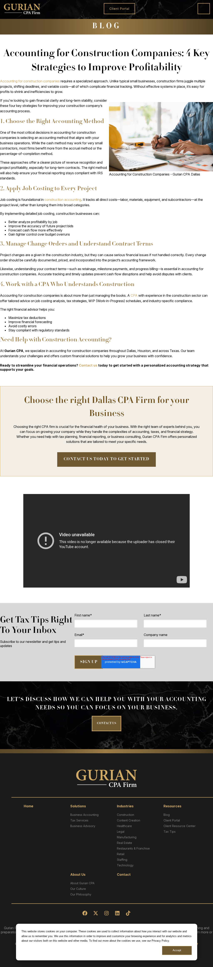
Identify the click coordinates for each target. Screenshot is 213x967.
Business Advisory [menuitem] (82, 826)
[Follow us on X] (96, 913)
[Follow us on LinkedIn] (117, 913)
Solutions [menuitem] (78, 806)
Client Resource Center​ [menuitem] (179, 826)
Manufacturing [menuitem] (126, 837)
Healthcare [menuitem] (124, 826)
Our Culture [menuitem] (78, 888)
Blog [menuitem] (166, 814)
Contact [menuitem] (124, 874)
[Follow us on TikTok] (128, 913)
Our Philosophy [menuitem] (80, 894)
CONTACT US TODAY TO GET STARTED (107, 459)
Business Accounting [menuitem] (84, 814)
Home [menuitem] (28, 806)
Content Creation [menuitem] (128, 820)
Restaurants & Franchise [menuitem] (133, 848)
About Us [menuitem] (77, 874)
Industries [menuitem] (125, 806)
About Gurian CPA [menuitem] (82, 883)
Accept (177, 950)
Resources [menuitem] (172, 806)
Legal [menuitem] (120, 831)
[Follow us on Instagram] (106, 913)
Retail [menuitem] (120, 854)
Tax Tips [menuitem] (169, 831)
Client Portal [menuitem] (171, 820)
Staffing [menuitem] (122, 859)
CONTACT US (106, 723)
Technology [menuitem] (125, 865)
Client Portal (119, 9)
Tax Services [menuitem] (79, 820)
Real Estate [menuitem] (124, 843)
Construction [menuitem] (125, 814)
